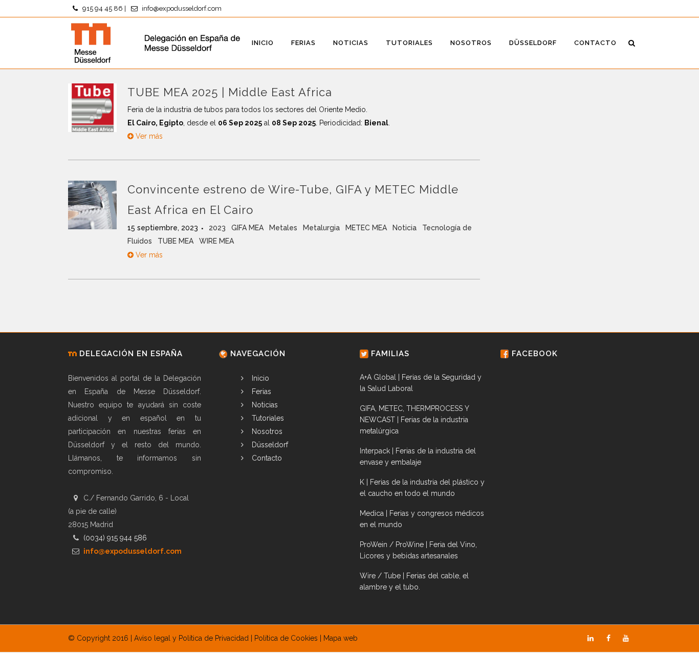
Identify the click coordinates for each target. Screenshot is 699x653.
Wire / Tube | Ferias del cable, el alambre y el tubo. (414, 581)
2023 (218, 228)
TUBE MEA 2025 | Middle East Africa (229, 92)
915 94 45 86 (102, 8)
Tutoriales (267, 418)
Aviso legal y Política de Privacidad (191, 638)
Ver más (148, 136)
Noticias (264, 405)
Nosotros (266, 431)
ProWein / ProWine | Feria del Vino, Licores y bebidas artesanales (418, 550)
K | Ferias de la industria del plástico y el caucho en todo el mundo (422, 487)
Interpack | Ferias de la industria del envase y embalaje (418, 456)
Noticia (405, 228)
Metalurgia (322, 228)
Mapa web (340, 638)
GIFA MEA (248, 228)
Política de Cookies (286, 638)
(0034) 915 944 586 (115, 538)
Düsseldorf (269, 445)
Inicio (259, 378)
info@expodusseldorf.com (182, 8)
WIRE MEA (216, 241)
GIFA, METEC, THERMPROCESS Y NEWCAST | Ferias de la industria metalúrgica (414, 419)
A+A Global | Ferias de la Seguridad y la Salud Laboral (421, 383)
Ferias (260, 391)
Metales (284, 228)
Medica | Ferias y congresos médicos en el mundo (422, 519)
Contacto (266, 458)
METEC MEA (367, 228)
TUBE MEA (176, 241)
